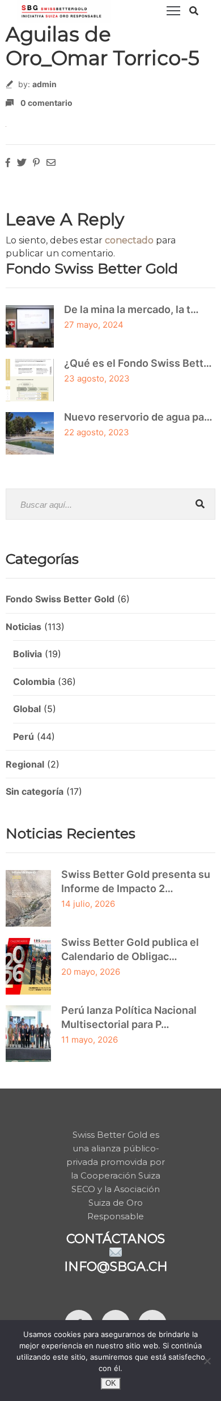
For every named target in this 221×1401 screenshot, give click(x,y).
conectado (129, 240)
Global (27, 708)
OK (110, 1383)
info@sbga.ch (116, 1266)
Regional (25, 764)
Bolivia (27, 653)
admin (44, 84)
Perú (23, 736)
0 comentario (46, 103)
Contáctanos (115, 1238)
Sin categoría (34, 791)
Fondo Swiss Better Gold (60, 599)
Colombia (34, 681)
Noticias (23, 626)
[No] (206, 1360)
